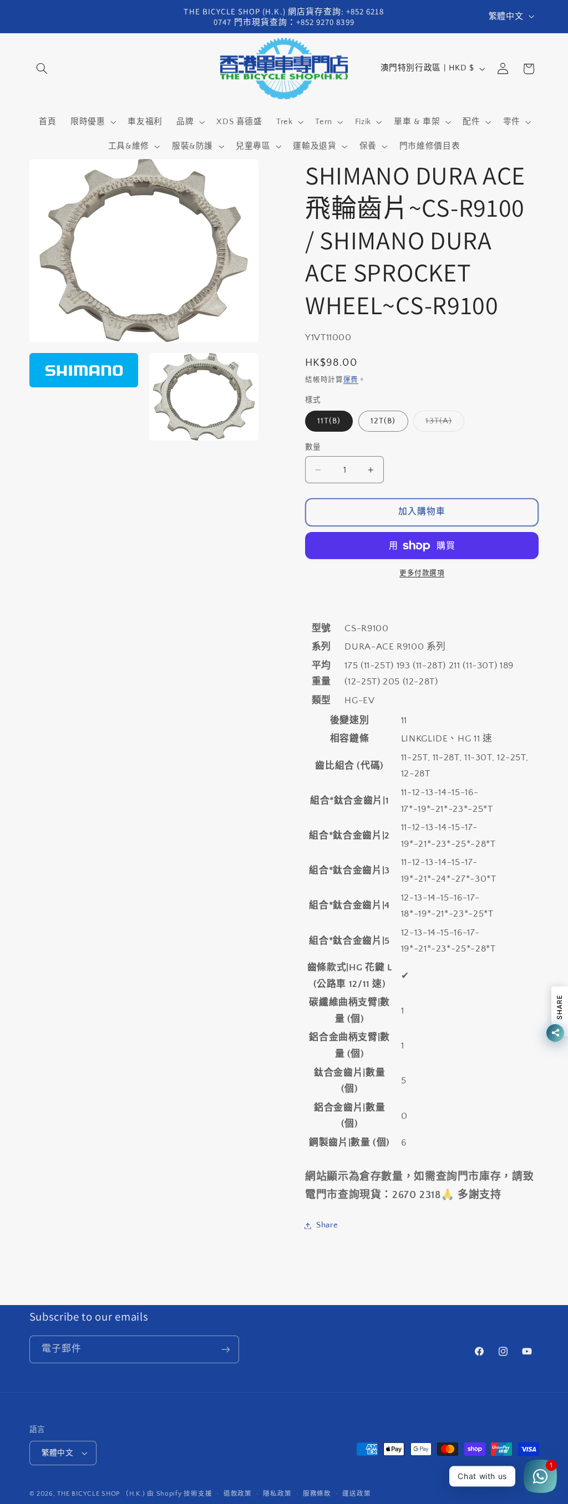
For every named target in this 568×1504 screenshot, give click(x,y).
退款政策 (238, 1493)
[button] (42, 68)
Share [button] (327, 1225)
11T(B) (329, 421)
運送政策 (356, 1493)
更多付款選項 (421, 573)
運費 (350, 379)
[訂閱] (225, 1349)
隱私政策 (277, 1493)
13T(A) (442, 424)
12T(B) (383, 421)
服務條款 (317, 1493)
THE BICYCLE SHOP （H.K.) (102, 1493)
